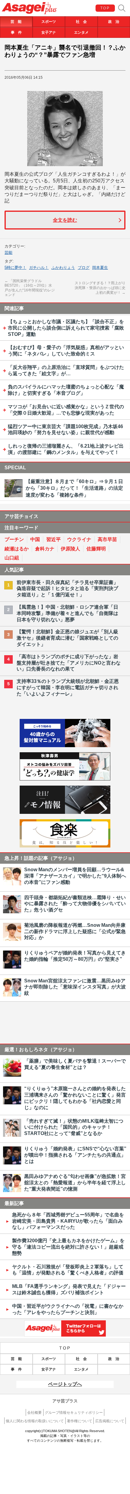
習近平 (53, 539)
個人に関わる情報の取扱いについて (35, 1421)
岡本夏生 (100, 267)
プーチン (14, 539)
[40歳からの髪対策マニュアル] (65, 745)
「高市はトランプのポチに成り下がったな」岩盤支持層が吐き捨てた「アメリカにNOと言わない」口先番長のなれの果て (69, 663)
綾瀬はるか (17, 548)
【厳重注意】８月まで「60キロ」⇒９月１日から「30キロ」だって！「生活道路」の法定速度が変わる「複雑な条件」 (74, 488)
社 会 (81, 22)
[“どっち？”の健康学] (65, 778)
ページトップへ (65, 1384)
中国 (35, 539)
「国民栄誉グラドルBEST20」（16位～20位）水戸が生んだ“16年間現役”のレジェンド (30, 288)
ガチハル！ (39, 267)
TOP (105, 8)
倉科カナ (44, 548)
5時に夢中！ (15, 267)
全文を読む (65, 220)
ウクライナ (79, 539)
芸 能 (16, 22)
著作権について (79, 1421)
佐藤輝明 (96, 548)
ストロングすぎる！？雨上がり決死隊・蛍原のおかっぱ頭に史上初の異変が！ (100, 287)
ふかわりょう (63, 267)
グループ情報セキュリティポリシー (74, 1412)
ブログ (83, 267)
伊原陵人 (70, 548)
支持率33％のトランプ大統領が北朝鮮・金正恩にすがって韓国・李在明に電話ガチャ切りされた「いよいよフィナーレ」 (68, 687)
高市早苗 (107, 539)
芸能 (8, 252)
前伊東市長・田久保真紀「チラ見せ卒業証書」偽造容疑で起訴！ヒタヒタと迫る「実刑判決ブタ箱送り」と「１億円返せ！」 (67, 589)
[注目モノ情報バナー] (65, 812)
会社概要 (34, 1412)
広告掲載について (109, 1421)
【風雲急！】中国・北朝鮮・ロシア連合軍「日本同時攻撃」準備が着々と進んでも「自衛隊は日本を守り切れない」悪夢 (67, 613)
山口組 (12, 557)
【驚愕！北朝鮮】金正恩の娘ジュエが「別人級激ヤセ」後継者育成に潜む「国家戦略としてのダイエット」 (67, 638)
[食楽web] (65, 845)
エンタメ (81, 32)
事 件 (16, 32)
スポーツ (48, 22)
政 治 (113, 22)
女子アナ (48, 32)
